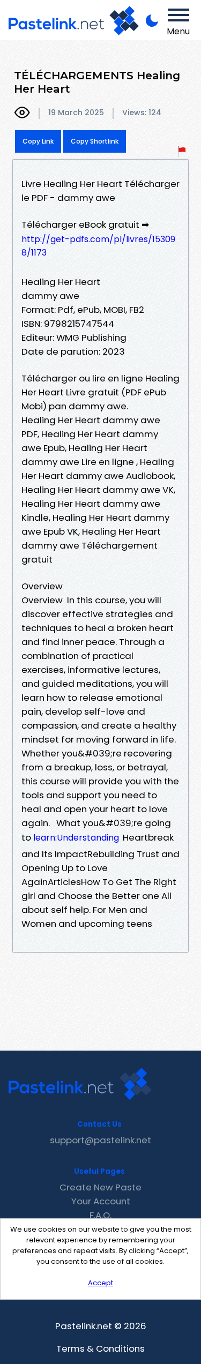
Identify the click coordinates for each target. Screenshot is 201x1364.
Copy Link (38, 141)
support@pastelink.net (100, 1140)
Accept (100, 1283)
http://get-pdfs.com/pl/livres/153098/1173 (98, 246)
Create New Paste (100, 1187)
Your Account (100, 1201)
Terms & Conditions (100, 1348)
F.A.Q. (100, 1215)
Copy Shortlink (94, 141)
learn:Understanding (76, 837)
